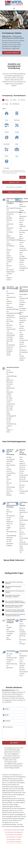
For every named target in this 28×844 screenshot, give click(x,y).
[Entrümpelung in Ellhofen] (14, 839)
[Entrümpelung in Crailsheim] (14, 837)
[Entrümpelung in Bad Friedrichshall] (14, 830)
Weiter (22, 177)
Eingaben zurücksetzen (14, 192)
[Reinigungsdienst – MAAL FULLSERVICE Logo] (14, 1)
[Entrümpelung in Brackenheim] (14, 835)
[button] (14, 583)
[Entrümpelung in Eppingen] (14, 842)
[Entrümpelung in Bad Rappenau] (14, 832)
